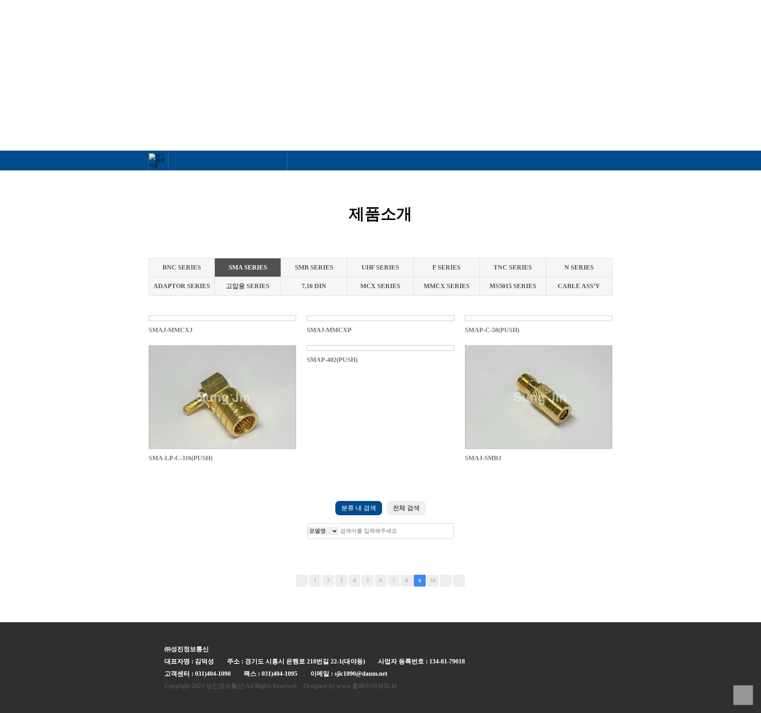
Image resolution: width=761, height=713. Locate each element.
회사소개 (356, 27)
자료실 (536, 27)
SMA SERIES (248, 267)
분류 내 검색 (358, 508)
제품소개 (417, 27)
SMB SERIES (314, 267)
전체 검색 (406, 508)
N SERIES (579, 267)
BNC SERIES (182, 267)
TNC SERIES (512, 267)
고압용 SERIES (248, 286)
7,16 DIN (314, 286)
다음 (446, 581)
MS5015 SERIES (512, 286)
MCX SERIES (380, 286)
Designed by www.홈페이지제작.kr (350, 686)
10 (433, 580)
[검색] (441, 531)
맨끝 (459, 581)
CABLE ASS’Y (579, 286)
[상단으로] (743, 695)
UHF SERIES (380, 267)
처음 (302, 581)
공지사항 (593, 27)
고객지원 (479, 27)
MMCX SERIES (447, 286)
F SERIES (446, 267)
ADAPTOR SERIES (181, 286)
